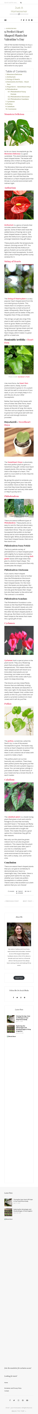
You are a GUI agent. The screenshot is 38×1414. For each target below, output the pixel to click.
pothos (10, 741)
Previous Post (12, 901)
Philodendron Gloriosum (20, 97)
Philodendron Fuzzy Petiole (18, 93)
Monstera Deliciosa (14, 74)
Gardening (11, 28)
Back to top (18, 1411)
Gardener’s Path (24, 377)
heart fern (24, 383)
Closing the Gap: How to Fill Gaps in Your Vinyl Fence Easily (23, 1017)
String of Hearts (13, 79)
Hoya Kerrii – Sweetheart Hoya (19, 87)
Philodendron (12, 89)
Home (6, 1382)
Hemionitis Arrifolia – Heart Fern (18, 83)
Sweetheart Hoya (15, 462)
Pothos (9, 104)
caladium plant (14, 817)
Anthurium (11, 77)
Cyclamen (11, 102)
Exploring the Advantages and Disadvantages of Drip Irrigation (23, 1028)
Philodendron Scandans (20, 99)
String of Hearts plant (17, 299)
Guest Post (19, 978)
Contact (6, 1391)
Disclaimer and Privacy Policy (12, 1388)
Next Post (28, 901)
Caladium (11, 106)
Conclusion (12, 109)
